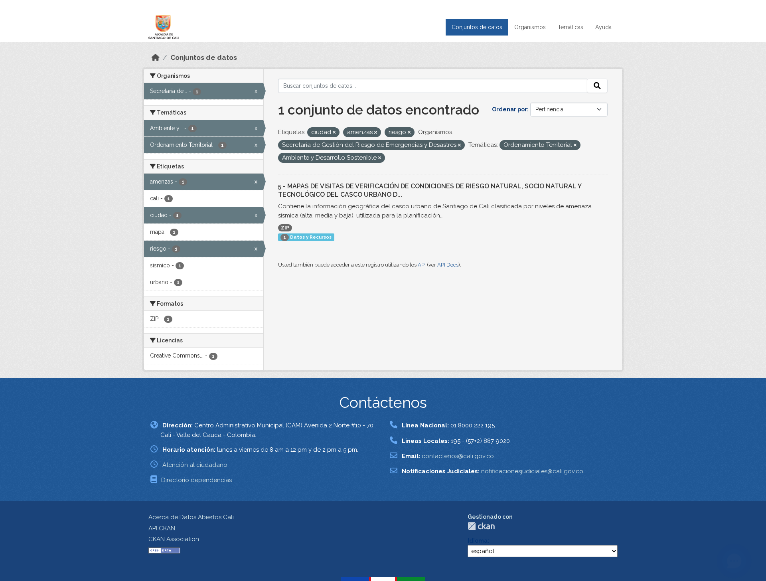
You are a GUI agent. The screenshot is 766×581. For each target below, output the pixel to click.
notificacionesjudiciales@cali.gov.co (532, 471)
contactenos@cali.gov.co (458, 456)
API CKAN (161, 528)
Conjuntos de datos (477, 27)
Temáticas (570, 27)
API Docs (447, 265)
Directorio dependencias (196, 480)
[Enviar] (597, 86)
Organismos (530, 27)
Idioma (478, 541)
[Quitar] (334, 132)
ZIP (285, 228)
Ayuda (603, 27)
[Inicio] (156, 57)
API (422, 265)
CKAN (481, 526)
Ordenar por (509, 109)
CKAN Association (173, 539)
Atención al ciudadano (194, 464)
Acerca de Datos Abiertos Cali (191, 517)
